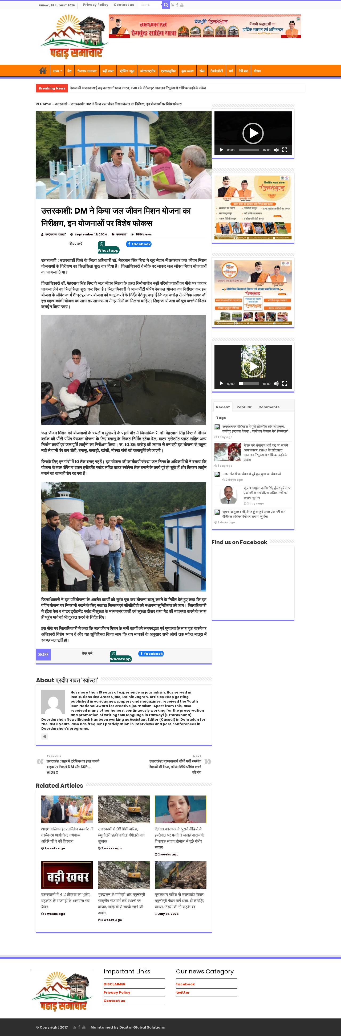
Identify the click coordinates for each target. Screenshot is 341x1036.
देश (69, 71)
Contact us (124, 4)
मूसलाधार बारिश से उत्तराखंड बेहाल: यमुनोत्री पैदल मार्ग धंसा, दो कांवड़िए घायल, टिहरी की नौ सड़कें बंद (179, 900)
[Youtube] (182, 5)
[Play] (221, 150)
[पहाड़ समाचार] (74, 36)
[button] (253, 133)
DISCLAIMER (114, 984)
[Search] (166, 5)
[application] (253, 133)
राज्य (56, 71)
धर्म (231, 71)
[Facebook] (177, 5)
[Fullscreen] (284, 150)
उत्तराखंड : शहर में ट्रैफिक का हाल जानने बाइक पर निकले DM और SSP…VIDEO (73, 764)
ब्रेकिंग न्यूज (127, 71)
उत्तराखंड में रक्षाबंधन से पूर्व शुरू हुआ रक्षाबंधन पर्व (251, 473)
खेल (202, 71)
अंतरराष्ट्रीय (147, 71)
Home (45, 104)
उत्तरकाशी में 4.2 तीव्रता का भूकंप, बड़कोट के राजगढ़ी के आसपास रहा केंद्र (65, 900)
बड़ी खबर (108, 71)
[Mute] (276, 150)
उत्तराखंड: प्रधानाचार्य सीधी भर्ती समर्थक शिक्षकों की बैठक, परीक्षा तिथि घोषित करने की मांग (175, 764)
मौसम (257, 71)
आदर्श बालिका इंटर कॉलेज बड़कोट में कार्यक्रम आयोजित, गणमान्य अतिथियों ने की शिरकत (67, 835)
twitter (183, 992)
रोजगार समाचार (87, 71)
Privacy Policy (95, 4)
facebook (141, 244)
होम (43, 70)
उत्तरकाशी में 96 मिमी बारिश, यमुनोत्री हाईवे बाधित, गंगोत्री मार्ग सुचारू (121, 835)
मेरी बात (243, 71)
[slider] (249, 150)
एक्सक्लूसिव (168, 71)
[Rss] (172, 5)
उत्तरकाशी (61, 104)
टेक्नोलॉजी (216, 71)
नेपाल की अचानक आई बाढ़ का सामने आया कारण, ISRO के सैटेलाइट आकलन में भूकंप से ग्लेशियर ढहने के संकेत (138, 88)
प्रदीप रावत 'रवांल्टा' (56, 234)
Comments (269, 407)
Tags (221, 417)
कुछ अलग (187, 71)
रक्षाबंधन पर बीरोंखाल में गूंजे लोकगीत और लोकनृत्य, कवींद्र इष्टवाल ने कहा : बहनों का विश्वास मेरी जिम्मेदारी (255, 429)
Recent (223, 407)
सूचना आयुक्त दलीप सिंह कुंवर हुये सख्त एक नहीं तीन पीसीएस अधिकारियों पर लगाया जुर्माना (267, 493)
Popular (244, 407)
